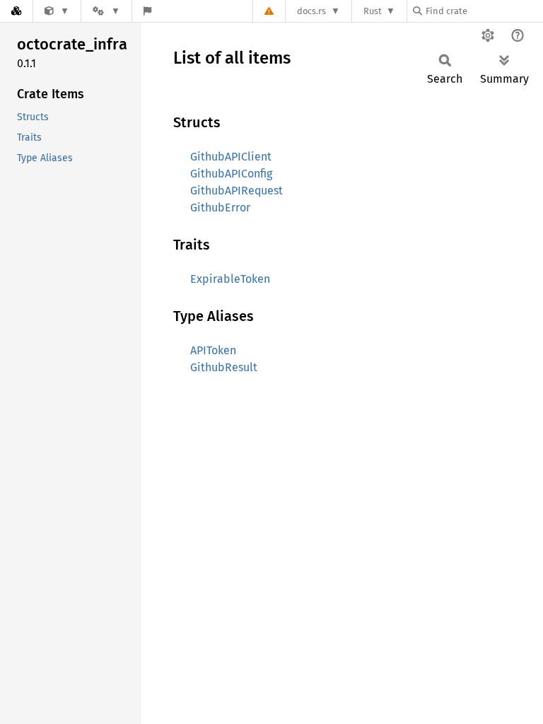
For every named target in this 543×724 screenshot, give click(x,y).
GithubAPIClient (231, 156)
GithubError (220, 207)
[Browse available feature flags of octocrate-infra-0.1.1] (147, 11)
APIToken (213, 350)
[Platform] (106, 11)
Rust (372, 11)
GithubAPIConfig (231, 173)
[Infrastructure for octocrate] (57, 11)
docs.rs (311, 11)
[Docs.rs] (16, 11)
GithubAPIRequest (236, 190)
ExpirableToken (230, 279)
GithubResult (223, 367)
